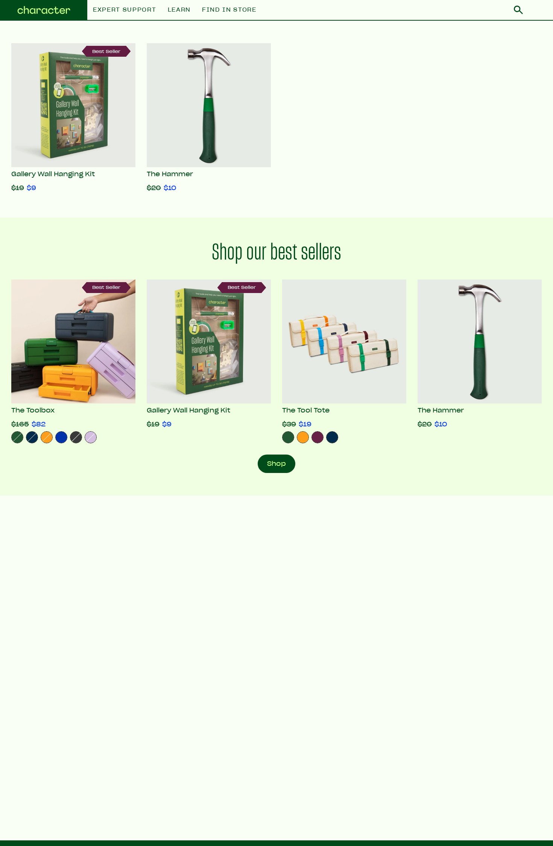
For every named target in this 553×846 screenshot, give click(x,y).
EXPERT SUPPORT (124, 10)
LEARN (179, 10)
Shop (276, 463)
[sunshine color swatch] (303, 437)
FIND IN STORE (229, 10)
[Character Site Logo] (43, 10)
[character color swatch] (288, 437)
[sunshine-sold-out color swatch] (47, 437)
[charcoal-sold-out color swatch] (76, 437)
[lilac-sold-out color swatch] (91, 437)
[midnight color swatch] (332, 437)
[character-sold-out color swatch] (17, 437)
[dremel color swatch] (61, 437)
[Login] (538, 10)
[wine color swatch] (317, 437)
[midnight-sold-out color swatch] (32, 437)
